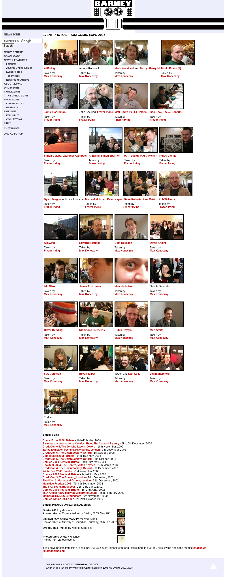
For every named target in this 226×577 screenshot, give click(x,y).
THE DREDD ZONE (17, 95)
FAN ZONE (10, 111)
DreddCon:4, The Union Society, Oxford (67, 468)
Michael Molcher (95, 199)
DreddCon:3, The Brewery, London (64, 477)
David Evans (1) (171, 68)
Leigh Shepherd (160, 373)
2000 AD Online (112, 567)
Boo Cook (156, 112)
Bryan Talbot (87, 373)
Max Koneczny (53, 76)
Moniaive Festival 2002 (57, 483)
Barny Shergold (150, 68)
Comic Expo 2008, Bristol (58, 440)
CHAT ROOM (11, 128)
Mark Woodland (124, 68)
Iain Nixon (50, 286)
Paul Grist (149, 199)
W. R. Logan (131, 155)
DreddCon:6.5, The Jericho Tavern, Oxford (69, 446)
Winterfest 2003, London (58, 471)
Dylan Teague (52, 199)
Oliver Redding (53, 330)
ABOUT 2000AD (13, 83)
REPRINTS (12, 107)
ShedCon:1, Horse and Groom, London (67, 480)
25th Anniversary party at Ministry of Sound (70, 492)
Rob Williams (167, 199)
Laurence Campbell (75, 155)
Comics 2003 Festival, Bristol (61, 474)
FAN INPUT (12, 115)
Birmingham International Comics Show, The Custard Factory (81, 443)
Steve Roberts (173, 112)
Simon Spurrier (110, 155)
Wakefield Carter (81, 567)
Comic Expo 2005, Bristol (58, 455)
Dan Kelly (134, 373)
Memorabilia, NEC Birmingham (62, 495)
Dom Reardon (123, 242)
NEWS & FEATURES (15, 60)
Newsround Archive (17, 79)
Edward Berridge (89, 242)
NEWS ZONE (12, 34)
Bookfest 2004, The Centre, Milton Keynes (69, 465)
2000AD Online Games (19, 68)
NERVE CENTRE (13, 52)
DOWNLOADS (12, 56)
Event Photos (14, 71)
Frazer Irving (105, 112)
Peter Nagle (114, 199)
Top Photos (13, 75)
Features (11, 64)
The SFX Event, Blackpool (59, 486)
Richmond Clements (92, 330)
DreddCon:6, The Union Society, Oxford (67, 452)
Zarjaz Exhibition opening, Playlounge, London (71, 449)
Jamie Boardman (55, 112)
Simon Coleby (52, 155)
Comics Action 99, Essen (58, 499)
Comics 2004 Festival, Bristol (61, 462)
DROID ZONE (11, 87)
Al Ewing (49, 68)
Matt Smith (121, 112)
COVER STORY (15, 103)
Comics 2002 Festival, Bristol (61, 489)
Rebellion (82, 564)
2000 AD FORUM (13, 133)
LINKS (7, 123)
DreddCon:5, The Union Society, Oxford (67, 458)
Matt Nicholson (124, 286)
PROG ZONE (11, 99)
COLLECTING (14, 119)
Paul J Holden (138, 112)
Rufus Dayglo (167, 155)
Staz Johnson (52, 373)
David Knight (158, 242)
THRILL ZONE (12, 91)
